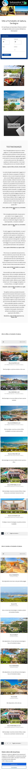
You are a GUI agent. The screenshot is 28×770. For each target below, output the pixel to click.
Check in (3, 39)
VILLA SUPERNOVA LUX (14, 423)
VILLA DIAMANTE (14, 575)
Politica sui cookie (9, 761)
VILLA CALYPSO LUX (14, 363)
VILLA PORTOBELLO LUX (14, 485)
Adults (3, 46)
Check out (16, 39)
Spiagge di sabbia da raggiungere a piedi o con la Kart (14, 13)
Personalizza (14, 767)
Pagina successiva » (14, 533)
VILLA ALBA (14, 696)
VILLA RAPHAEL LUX (14, 392)
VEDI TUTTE (22, 342)
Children (15, 46)
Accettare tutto (14, 764)
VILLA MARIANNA (14, 666)
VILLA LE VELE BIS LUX (14, 454)
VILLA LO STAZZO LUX (14, 515)
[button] (26, 14)
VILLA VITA (14, 604)
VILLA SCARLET (14, 635)
